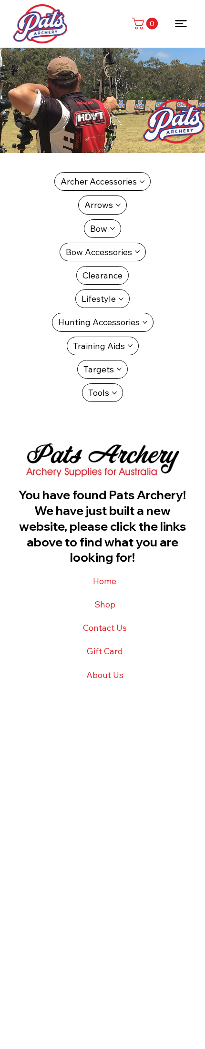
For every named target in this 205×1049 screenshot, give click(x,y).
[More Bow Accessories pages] (137, 251)
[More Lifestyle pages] (121, 299)
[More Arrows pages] (118, 205)
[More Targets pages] (119, 369)
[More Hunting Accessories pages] (145, 322)
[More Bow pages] (112, 228)
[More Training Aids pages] (130, 345)
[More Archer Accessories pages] (142, 181)
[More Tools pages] (114, 393)
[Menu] (181, 23)
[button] (146, 23)
